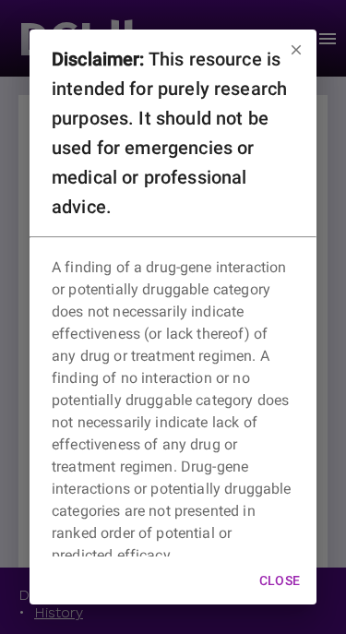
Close (280, 580)
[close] (296, 50)
